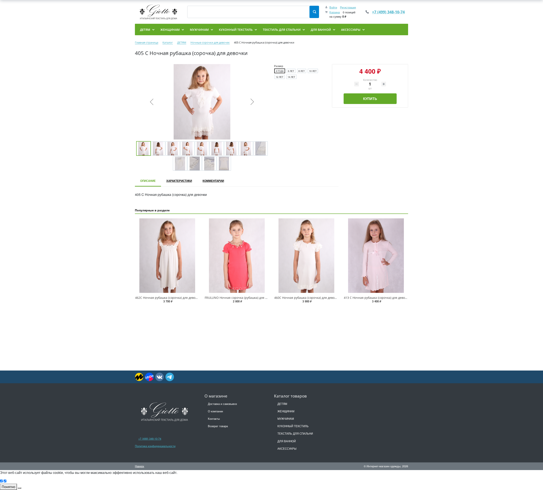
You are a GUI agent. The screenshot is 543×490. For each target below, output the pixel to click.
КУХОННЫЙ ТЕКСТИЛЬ (293, 426)
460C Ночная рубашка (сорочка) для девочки (307, 298)
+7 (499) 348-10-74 (388, 11)
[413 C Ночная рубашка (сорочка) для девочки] (376, 255)
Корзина (334, 12)
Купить (370, 98)
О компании (215, 411)
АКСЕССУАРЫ (287, 448)
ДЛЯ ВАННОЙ (286, 441)
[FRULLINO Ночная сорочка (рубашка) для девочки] (237, 255)
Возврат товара (218, 426)
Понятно (8, 486)
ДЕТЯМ (282, 404)
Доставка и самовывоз (222, 404)
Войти (333, 7)
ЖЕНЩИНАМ (285, 411)
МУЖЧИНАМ (285, 419)
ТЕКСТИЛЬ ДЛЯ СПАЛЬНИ (295, 433)
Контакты (214, 419)
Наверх (139, 466)
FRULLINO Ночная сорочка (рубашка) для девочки (241, 298)
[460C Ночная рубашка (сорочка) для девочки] (306, 255)
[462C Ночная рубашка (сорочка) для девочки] (167, 255)
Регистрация (348, 7)
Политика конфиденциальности (155, 446)
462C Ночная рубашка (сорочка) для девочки (168, 298)
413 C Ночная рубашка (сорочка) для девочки (377, 298)
